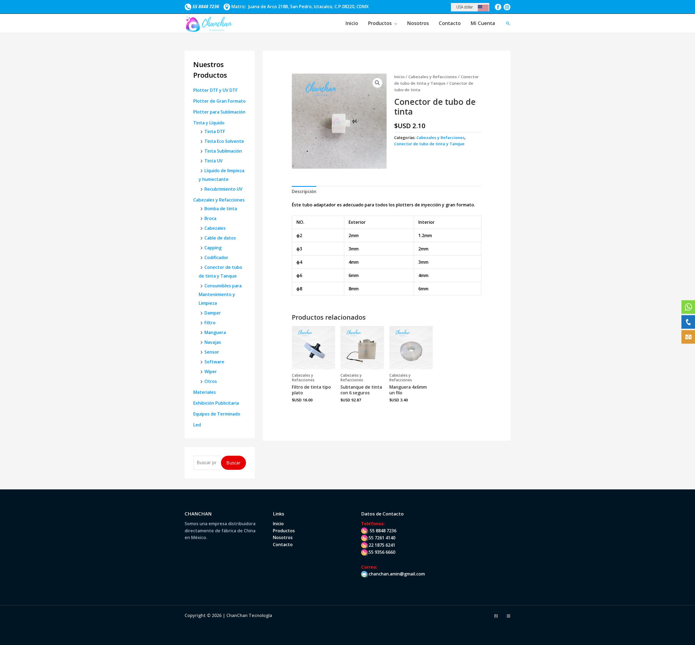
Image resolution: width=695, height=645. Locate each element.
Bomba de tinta (220, 209)
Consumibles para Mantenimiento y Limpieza (220, 294)
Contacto (450, 23)
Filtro (210, 323)
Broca (210, 218)
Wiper (210, 372)
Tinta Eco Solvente (224, 141)
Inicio (351, 23)
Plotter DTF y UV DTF (215, 90)
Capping (213, 248)
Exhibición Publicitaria (216, 403)
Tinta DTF (214, 131)
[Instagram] (508, 616)
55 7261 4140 (382, 538)
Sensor (211, 352)
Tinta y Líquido (209, 123)
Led (197, 425)
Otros (210, 381)
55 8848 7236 (383, 531)
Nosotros (418, 23)
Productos (380, 23)
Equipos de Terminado (216, 414)
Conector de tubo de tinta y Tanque (429, 143)
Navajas (212, 342)
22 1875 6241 (382, 545)
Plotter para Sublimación (219, 112)
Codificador (216, 257)
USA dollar (464, 7)
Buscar (233, 463)
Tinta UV (213, 161)
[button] (508, 23)
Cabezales (215, 228)
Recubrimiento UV (223, 189)
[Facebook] (496, 616)
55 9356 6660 (382, 552)
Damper (212, 313)
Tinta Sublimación (223, 151)
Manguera (215, 332)
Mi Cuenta (482, 23)
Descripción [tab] (304, 191)
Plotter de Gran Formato (219, 101)
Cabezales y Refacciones (219, 200)
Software (214, 362)
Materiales (204, 392)
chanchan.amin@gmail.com (397, 574)
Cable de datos (220, 238)
